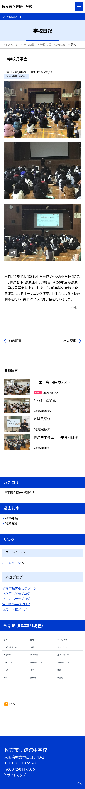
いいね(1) (75, 307)
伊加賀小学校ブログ (16, 604)
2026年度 (11, 518)
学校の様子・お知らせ (20, 492)
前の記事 (15, 340)
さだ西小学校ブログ (16, 593)
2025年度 (11, 523)
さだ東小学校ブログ (16, 598)
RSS (12, 703)
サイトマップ (16, 774)
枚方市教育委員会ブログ (19, 588)
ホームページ (11, 562)
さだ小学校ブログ (14, 609)
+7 (13, 252)
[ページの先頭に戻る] (79, 783)
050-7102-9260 (24, 762)
